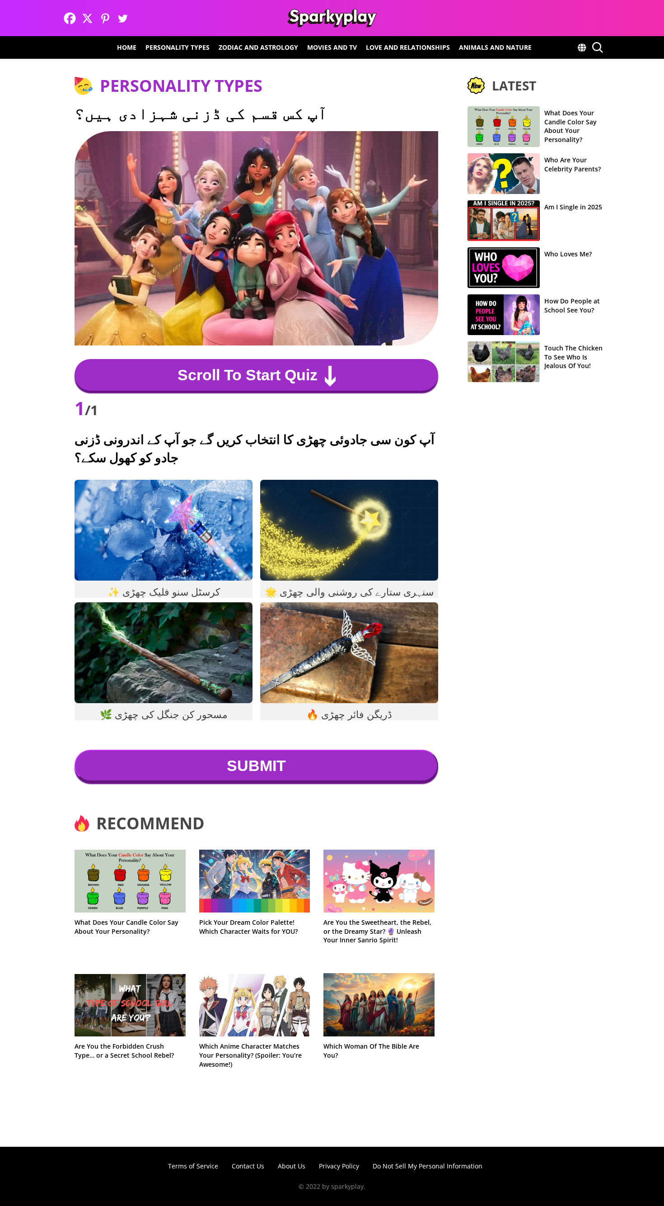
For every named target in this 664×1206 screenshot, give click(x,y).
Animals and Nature (495, 47)
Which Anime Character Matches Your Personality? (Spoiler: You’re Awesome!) (250, 1055)
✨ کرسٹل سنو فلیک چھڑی (164, 591)
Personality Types (177, 47)
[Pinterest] (105, 18)
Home (126, 47)
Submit (256, 765)
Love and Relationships (408, 47)
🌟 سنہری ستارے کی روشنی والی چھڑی (349, 591)
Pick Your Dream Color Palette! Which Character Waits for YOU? (248, 927)
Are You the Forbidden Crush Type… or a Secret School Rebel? (124, 1050)
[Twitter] (123, 18)
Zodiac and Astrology (258, 47)
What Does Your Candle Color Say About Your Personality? (126, 927)
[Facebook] (70, 18)
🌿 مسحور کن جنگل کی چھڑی (164, 714)
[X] (87, 18)
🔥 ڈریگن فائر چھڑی (349, 714)
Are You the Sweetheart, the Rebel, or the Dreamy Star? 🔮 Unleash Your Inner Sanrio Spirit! (377, 931)
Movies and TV (332, 47)
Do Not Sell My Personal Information (427, 1166)
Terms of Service (193, 1166)
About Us (291, 1166)
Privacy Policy (339, 1166)
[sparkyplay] (331, 18)
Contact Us (248, 1166)
